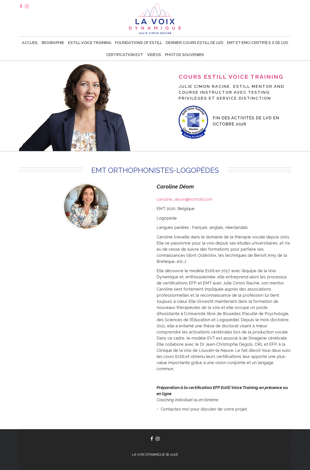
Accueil (30, 42)
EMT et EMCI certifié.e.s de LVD (257, 42)
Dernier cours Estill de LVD (194, 42)
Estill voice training (89, 42)
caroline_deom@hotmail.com (184, 199)
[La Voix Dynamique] (155, 18)
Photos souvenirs (184, 54)
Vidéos (154, 54)
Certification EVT (124, 54)
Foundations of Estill (138, 42)
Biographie (53, 42)
